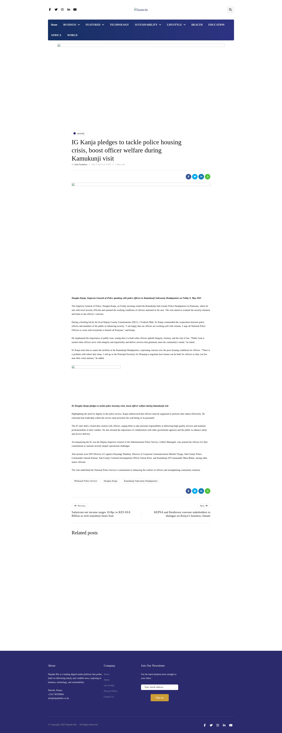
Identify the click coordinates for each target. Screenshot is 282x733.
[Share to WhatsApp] (207, 176)
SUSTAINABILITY (146, 24)
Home (54, 24)
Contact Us (109, 697)
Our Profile (109, 685)
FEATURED (93, 24)
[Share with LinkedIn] (201, 176)
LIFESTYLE (174, 24)
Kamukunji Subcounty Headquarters (140, 481)
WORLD (72, 35)
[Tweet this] (195, 176)
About (107, 680)
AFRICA (56, 35)
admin (117, 576)
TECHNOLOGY (119, 24)
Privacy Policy (110, 691)
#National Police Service (85, 481)
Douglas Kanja (110, 481)
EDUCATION (216, 24)
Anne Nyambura (80, 164)
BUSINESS (69, 24)
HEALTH (197, 24)
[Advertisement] (141, 101)
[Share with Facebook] (188, 176)
